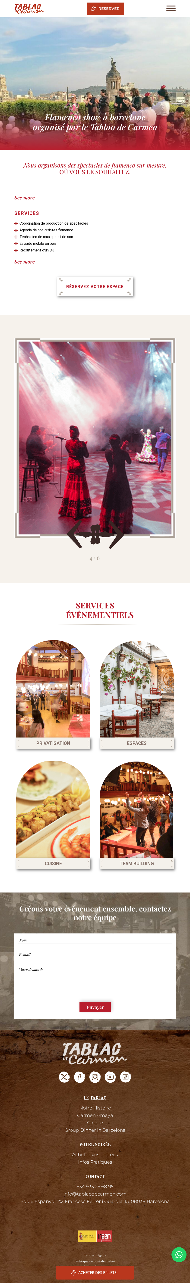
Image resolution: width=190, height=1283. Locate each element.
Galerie (95, 1122)
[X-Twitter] (64, 1077)
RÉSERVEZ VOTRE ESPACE (95, 286)
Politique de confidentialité (95, 1261)
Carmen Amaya (95, 1115)
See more (24, 197)
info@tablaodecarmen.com (95, 1193)
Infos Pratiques (95, 1162)
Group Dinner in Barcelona (95, 1130)
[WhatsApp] (179, 1254)
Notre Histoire (95, 1107)
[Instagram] (95, 1077)
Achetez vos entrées (95, 1154)
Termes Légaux (95, 1255)
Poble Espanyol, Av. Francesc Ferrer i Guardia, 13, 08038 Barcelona (95, 1201)
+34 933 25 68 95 (95, 1186)
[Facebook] (79, 1077)
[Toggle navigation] (170, 9)
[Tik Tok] (125, 1077)
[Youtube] (110, 1077)
